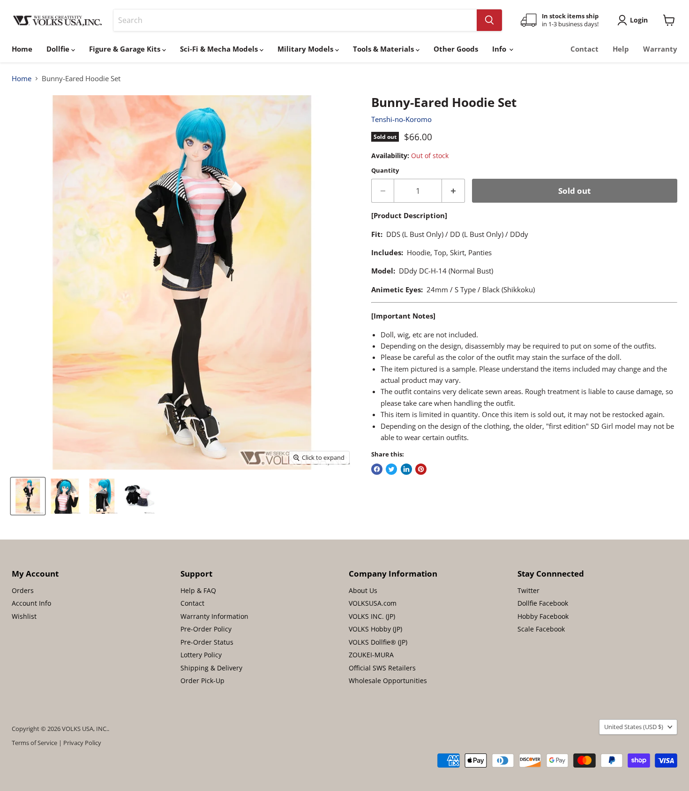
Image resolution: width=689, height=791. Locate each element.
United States (633, 727)
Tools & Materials (384, 48)
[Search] (489, 20)
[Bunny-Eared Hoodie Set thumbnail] (28, 496)
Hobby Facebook (543, 616)
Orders (23, 590)
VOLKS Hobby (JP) (375, 628)
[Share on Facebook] (376, 469)
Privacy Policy (82, 742)
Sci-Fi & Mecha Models (220, 48)
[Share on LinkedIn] (406, 469)
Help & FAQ (198, 590)
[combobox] (295, 20)
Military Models (306, 48)
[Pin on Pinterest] (421, 469)
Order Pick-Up (202, 680)
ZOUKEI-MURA (371, 654)
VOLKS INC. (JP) (372, 616)
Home (22, 48)
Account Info (31, 603)
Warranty (660, 48)
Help (621, 48)
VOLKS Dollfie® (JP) (378, 642)
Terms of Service (34, 742)
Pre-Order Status (206, 642)
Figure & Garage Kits (125, 48)
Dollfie (58, 48)
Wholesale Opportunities (388, 680)
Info (500, 48)
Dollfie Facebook (542, 603)
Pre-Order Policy (206, 628)
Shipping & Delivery (211, 667)
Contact (584, 48)
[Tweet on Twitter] (391, 469)
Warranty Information (214, 616)
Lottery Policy (201, 654)
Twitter (528, 590)
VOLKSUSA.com (373, 603)
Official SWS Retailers (382, 667)
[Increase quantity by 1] (453, 191)
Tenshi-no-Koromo (401, 119)
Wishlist (24, 616)
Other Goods (456, 48)
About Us (363, 590)
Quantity (385, 170)
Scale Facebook (541, 628)
